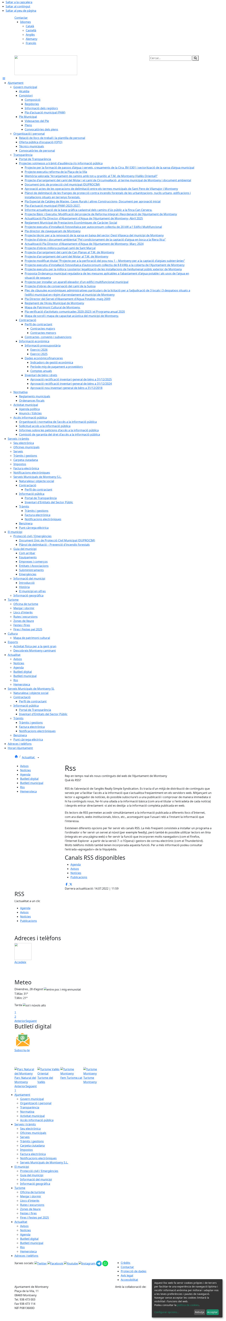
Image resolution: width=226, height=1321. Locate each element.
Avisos (24, 766)
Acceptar (212, 1312)
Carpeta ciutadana (32, 1145)
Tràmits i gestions (32, 1141)
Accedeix (20, 962)
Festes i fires (28, 1213)
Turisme (19, 1188)
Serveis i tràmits (25, 1124)
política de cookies (188, 1305)
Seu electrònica (30, 1129)
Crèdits (125, 1263)
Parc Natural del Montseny (25, 1080)
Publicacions (78, 877)
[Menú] (4, 78)
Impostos (26, 1150)
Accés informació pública (36, 1120)
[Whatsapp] (105, 1263)
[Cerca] (195, 58)
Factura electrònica (33, 1154)
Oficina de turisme (32, 1192)
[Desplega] (38, 757)
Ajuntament (22, 1095)
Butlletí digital (29, 779)
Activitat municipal (32, 1116)
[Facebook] (55, 1263)
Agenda (25, 774)
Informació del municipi (36, 1179)
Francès (31, 43)
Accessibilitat (129, 1280)
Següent (31, 1021)
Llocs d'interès (29, 1201)
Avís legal (127, 1275)
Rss (22, 787)
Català (30, 26)
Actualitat (28, 757)
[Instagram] (87, 1263)
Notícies (25, 770)
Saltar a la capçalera (19, 2)
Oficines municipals (33, 1133)
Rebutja (199, 1312)
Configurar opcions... (166, 1312)
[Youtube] (71, 1263)
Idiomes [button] (25, 22)
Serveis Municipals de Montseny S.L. (44, 1162)
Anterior (20, 1021)
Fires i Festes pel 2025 (34, 1217)
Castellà (31, 30)
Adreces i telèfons (26, 1256)
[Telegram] (99, 1263)
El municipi (21, 1167)
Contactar (21, 18)
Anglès (30, 35)
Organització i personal (35, 1103)
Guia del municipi (31, 1175)
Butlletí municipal (31, 783)
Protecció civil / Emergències (39, 1171)
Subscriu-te (22, 1050)
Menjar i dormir (30, 1196)
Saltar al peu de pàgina (21, 11)
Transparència (29, 1107)
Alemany (31, 39)
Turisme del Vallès (45, 1080)
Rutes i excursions (32, 1205)
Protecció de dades (133, 1271)
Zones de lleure (30, 1209)
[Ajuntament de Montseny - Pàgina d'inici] (45, 65)
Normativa (27, 1112)
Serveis (25, 1137)
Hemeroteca (28, 791)
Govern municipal (32, 1099)
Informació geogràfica (35, 1184)
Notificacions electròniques (38, 1158)
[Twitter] (40, 1263)
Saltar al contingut (18, 6)
